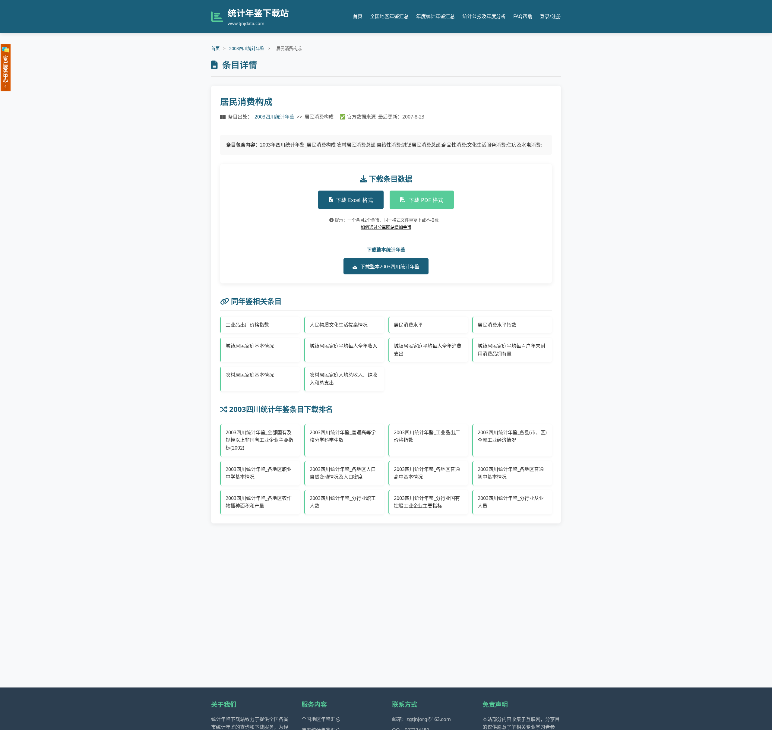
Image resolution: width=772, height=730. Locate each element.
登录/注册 (550, 16)
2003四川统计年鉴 (246, 48)
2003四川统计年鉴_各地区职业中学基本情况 (259, 473)
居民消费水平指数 (497, 324)
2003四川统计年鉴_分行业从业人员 (511, 502)
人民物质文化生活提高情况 (339, 324)
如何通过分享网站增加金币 (386, 227)
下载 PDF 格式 (426, 200)
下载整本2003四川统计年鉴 (389, 266)
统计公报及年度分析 (484, 16)
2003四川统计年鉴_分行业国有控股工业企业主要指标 (427, 502)
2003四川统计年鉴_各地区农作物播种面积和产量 (259, 502)
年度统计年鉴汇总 (435, 16)
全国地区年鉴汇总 (389, 16)
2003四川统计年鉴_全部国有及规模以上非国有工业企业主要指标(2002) (259, 440)
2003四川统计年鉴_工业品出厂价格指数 (427, 436)
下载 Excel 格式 (354, 200)
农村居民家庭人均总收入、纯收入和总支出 (343, 378)
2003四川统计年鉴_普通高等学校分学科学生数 (343, 436)
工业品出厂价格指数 (247, 324)
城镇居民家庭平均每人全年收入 (343, 346)
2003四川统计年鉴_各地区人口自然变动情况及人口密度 (343, 473)
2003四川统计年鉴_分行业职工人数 (343, 502)
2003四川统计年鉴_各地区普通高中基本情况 (427, 473)
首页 (357, 16)
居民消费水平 (408, 324)
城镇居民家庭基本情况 (250, 346)
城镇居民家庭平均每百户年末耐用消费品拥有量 (511, 350)
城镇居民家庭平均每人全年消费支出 (427, 350)
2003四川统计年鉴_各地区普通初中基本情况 (511, 473)
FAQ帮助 (522, 16)
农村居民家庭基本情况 (250, 374)
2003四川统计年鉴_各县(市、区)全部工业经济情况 (512, 436)
